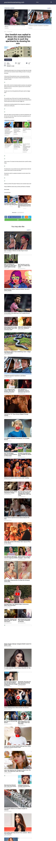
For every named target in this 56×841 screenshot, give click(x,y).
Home (37, 2)
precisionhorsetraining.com (14, 2)
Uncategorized (8, 59)
